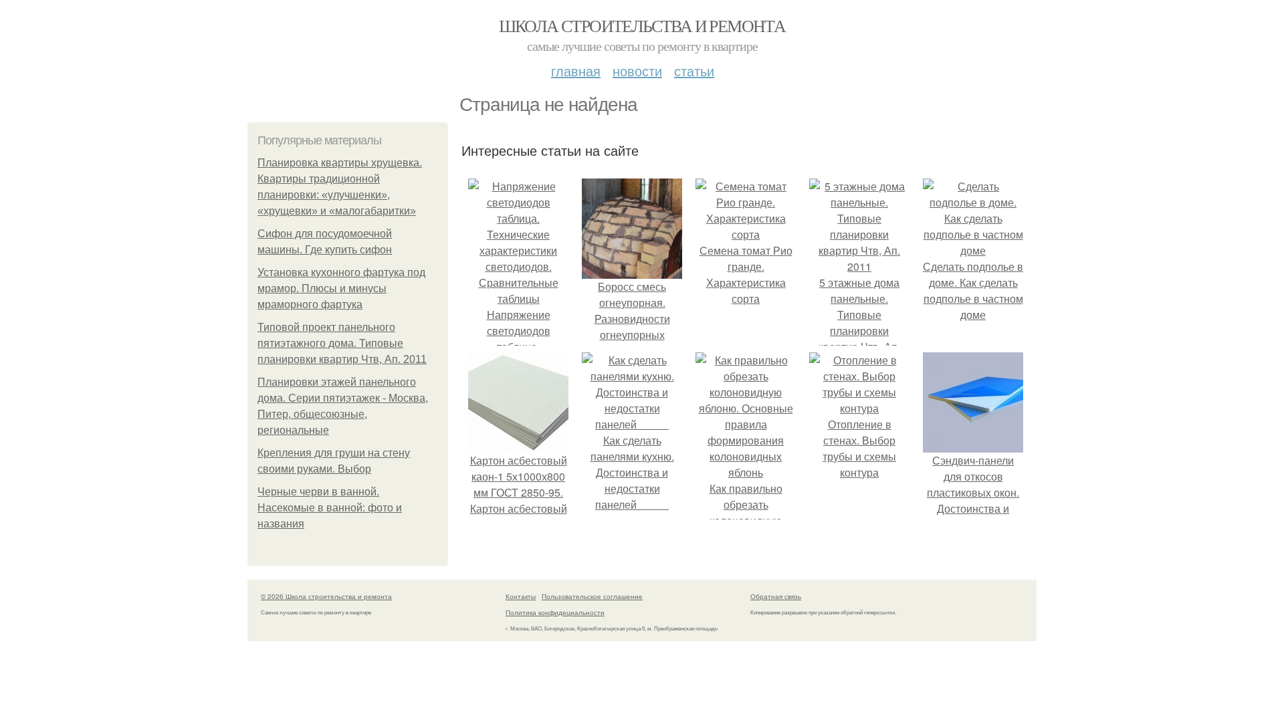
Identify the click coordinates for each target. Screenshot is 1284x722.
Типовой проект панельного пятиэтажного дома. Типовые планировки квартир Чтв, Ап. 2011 (342, 343)
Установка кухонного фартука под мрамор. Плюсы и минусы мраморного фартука (341, 288)
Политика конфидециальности (555, 612)
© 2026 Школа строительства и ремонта (326, 596)
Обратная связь (775, 596)
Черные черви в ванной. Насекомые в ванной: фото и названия (329, 507)
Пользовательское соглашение (592, 596)
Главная (576, 70)
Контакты (521, 596)
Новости (637, 70)
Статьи (694, 70)
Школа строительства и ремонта (642, 25)
